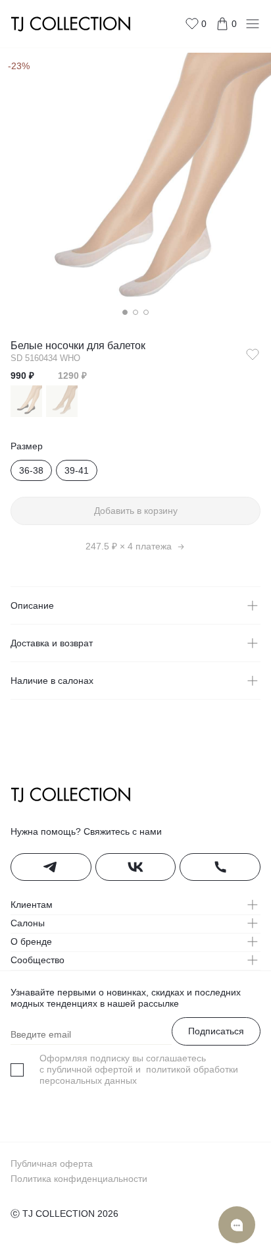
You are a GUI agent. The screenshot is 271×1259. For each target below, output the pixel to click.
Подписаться (216, 1031)
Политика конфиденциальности (79, 1178)
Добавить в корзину (136, 510)
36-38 (31, 470)
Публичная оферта (52, 1163)
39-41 (76, 470)
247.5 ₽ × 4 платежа (129, 546)
